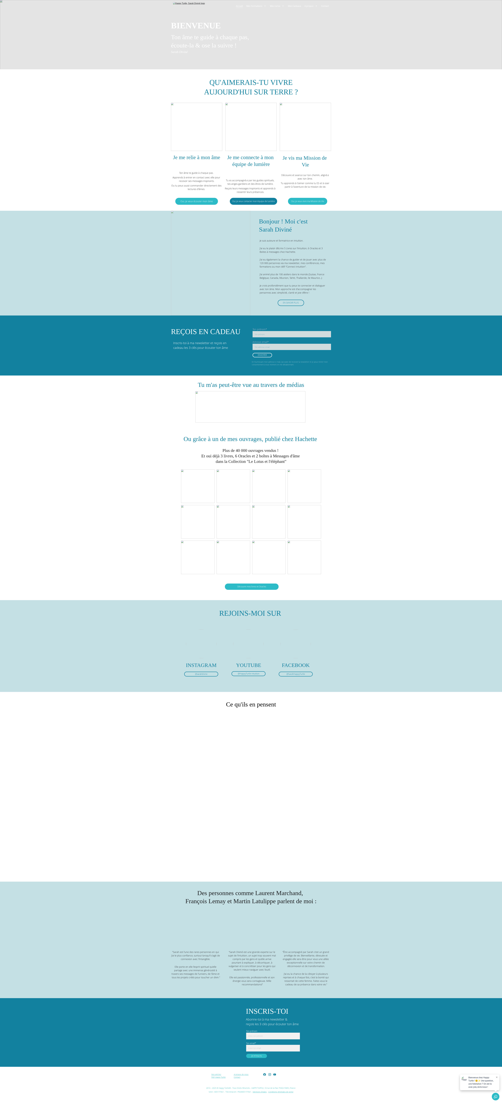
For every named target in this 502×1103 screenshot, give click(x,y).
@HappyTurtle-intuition (248, 673)
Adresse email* (261, 341)
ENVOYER (262, 355)
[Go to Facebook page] (264, 1074)
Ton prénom (251, 1031)
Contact (325, 6)
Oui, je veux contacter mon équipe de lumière (253, 201)
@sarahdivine (201, 674)
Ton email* (251, 1043)
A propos (308, 6)
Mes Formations (254, 6)
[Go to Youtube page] (274, 1074)
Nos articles (216, 1074)
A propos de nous (241, 1074)
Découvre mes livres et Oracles (251, 586)
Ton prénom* (260, 329)
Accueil (239, 6)
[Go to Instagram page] (269, 1074)
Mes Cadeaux (294, 6)
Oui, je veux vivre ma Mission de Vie (307, 201)
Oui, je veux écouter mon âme (196, 201)
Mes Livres (275, 6)
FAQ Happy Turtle (218, 1077)
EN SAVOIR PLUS (291, 302)
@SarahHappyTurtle (295, 674)
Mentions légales (260, 1092)
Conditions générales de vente (280, 1092)
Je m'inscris (256, 1055)
